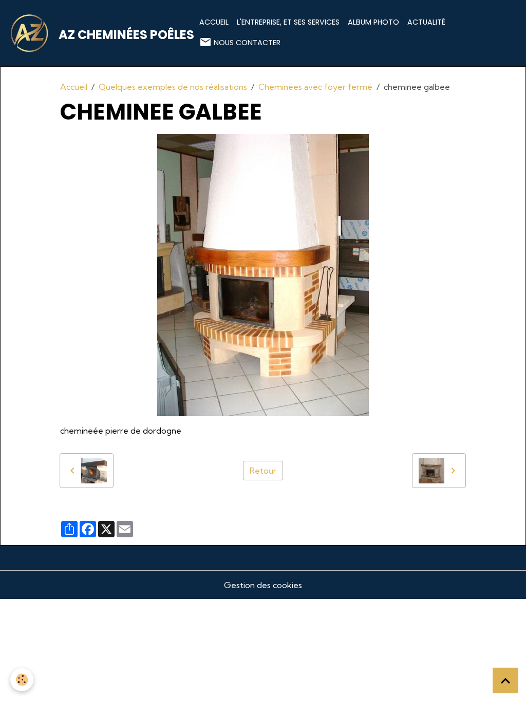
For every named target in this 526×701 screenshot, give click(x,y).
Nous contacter (246, 42)
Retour (263, 470)
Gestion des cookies (263, 585)
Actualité (426, 22)
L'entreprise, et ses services (288, 22)
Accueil (214, 22)
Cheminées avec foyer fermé (315, 87)
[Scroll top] (505, 680)
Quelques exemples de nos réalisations (173, 87)
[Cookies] (21, 679)
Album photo (373, 22)
